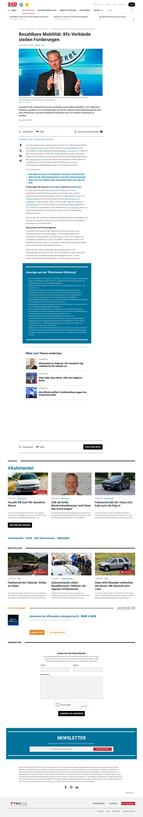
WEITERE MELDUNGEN (20, 525)
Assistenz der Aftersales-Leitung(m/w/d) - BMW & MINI (63, 616)
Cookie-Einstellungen (129, 811)
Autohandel (69, 309)
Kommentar (45, 674)
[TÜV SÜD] (20, 4)
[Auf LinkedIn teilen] (20, 155)
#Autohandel (21, 468)
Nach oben (129, 793)
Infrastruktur (54, 187)
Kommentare (28, 131)
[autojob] (126, 608)
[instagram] (71, 787)
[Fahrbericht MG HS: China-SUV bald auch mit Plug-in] (115, 484)
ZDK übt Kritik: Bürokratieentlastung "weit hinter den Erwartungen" (57, 177)
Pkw (79, 196)
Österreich (33, 148)
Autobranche (43, 29)
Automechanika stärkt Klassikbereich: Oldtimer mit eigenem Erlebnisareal (68, 586)
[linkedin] (77, 787)
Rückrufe (98, 10)
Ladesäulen (30, 202)
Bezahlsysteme (71, 199)
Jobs (115, 4)
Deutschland (71, 148)
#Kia (19, 578)
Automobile (84, 10)
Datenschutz (116, 811)
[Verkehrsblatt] (26, 4)
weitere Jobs (37, 632)
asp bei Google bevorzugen (88, 131)
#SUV (106, 578)
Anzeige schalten (57, 632)
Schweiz (45, 148)
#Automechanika (67, 578)
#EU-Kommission (44, 538)
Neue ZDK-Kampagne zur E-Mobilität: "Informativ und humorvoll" (56, 174)
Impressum (100, 811)
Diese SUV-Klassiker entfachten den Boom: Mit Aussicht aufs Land (114, 586)
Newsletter (98, 4)
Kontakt (122, 4)
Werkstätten (57, 309)
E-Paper (108, 4)
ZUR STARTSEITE (93, 447)
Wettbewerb (75, 187)
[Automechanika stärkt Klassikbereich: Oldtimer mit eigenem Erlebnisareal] (71, 564)
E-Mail (43, 665)
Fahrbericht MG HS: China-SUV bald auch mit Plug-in (113, 504)
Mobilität (62, 151)
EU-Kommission (35, 159)
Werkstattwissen (68, 10)
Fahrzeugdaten (32, 204)
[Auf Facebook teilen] (20, 145)
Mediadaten (99, 803)
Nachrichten (28, 10)
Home (21, 29)
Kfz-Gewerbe (73, 207)
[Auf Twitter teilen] (20, 150)
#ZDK (28, 538)
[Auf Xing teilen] (20, 160)
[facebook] (65, 787)
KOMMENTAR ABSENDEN (71, 713)
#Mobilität (63, 538)
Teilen (42, 131)
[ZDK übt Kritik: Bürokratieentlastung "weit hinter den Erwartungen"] (71, 484)
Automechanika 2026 (47, 10)
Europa (71, 151)
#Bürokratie (65, 498)
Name (75, 665)
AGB (108, 811)
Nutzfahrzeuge (32, 199)
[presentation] (133, 19)
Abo (131, 4)
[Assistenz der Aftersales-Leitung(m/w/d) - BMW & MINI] (13, 620)
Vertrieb (66, 323)
